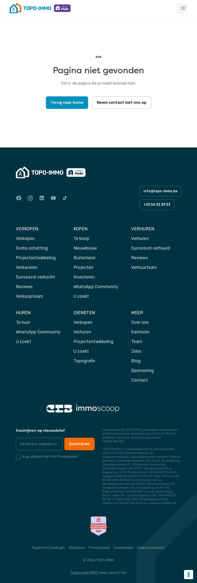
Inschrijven (79, 444)
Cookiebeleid (123, 548)
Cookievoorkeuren (151, 548)
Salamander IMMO (84, 573)
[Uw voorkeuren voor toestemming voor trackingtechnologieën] (188, 574)
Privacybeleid (99, 548)
